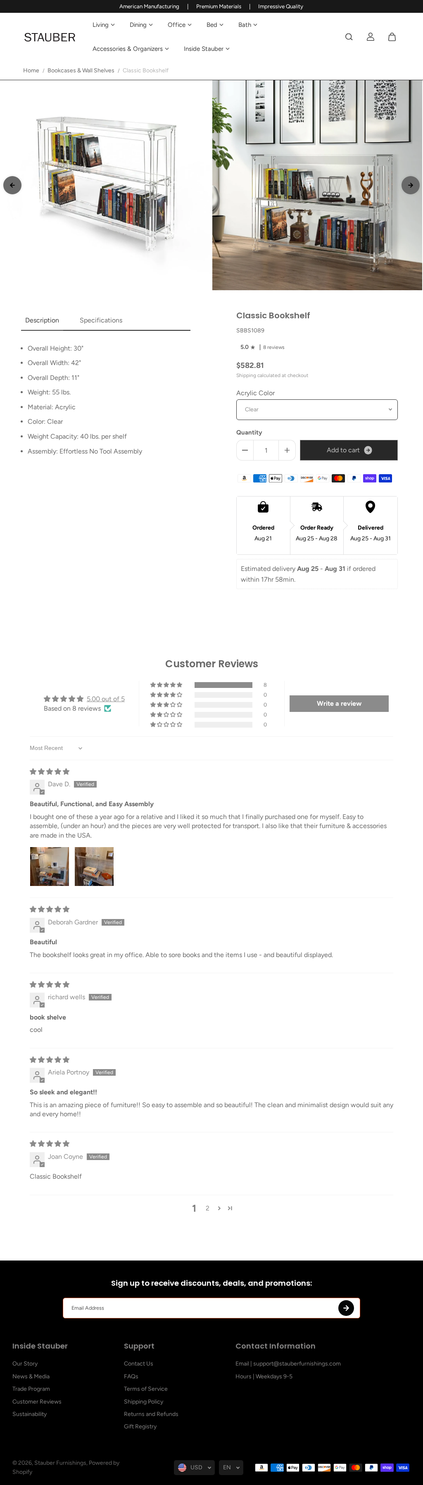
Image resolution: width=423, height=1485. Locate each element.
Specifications (101, 320)
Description (42, 320)
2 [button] (207, 1208)
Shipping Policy (143, 1401)
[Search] (349, 37)
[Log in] (370, 37)
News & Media (31, 1376)
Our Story (25, 1363)
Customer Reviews (37, 1401)
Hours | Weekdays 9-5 (263, 1376)
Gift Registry (140, 1426)
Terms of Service (146, 1388)
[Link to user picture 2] (94, 866)
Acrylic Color (255, 393)
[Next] (411, 185)
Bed (212, 25)
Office (176, 25)
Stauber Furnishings (60, 1462)
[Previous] (12, 185)
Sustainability (29, 1414)
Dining (138, 25)
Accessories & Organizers (128, 49)
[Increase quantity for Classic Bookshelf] (287, 450)
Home (31, 70)
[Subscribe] (346, 1308)
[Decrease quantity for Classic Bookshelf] (245, 450)
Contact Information (275, 1346)
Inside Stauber (203, 49)
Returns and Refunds (151, 1414)
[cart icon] (392, 37)
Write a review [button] (339, 703)
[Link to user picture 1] (49, 866)
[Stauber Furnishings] (50, 37)
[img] (49, 772)
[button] (166, 685)
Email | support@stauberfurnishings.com (288, 1363)
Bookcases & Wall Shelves (81, 70)
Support (139, 1346)
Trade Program (31, 1388)
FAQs (131, 1376)
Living (101, 25)
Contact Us (138, 1363)
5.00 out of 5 (106, 699)
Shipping (246, 375)
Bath (244, 25)
